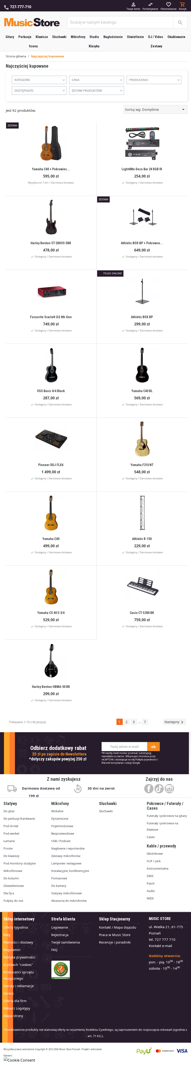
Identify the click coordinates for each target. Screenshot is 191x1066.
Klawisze (42, 37)
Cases (151, 837)
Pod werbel (11, 833)
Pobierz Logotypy (16, 1008)
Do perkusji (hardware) (19, 818)
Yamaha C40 (50, 539)
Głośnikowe (155, 853)
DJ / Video (155, 37)
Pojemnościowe (62, 826)
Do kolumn (11, 878)
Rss (159, 788)
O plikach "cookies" (18, 964)
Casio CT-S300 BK (142, 613)
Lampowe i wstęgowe (66, 863)
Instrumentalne (157, 868)
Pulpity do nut (13, 901)
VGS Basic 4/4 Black (51, 391)
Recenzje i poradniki (115, 942)
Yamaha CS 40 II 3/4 (51, 613)
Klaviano (7, 1055)
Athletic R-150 (142, 539)
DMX (150, 876)
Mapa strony (13, 1016)
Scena (33, 46)
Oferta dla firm (15, 1001)
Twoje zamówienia (65, 942)
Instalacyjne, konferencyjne (70, 871)
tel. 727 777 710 (162, 939)
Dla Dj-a (8, 893)
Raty (6, 935)
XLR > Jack (154, 861)
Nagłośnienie (113, 37)
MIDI (150, 898)
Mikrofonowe (12, 871)
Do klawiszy (11, 856)
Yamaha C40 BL (142, 391)
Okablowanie (176, 37)
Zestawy (156, 46)
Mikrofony (78, 37)
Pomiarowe (59, 878)
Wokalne (57, 811)
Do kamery (58, 886)
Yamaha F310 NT (141, 465)
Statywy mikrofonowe (66, 893)
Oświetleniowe (13, 886)
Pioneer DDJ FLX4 (50, 465)
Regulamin (11, 950)
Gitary (10, 37)
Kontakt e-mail (160, 945)
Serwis (8, 993)
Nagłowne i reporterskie (68, 848)
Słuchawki (59, 37)
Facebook (148, 788)
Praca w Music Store (114, 935)
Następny (174, 722)
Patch (151, 883)
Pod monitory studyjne (19, 863)
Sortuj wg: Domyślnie (155, 109)
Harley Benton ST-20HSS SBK (51, 243)
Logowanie (59, 927)
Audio (151, 891)
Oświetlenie (135, 37)
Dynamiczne (59, 818)
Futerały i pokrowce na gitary (167, 816)
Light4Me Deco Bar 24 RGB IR (142, 169)
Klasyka (94, 46)
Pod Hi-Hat (10, 826)
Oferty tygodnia (15, 927)
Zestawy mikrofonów (65, 856)
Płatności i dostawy (18, 942)
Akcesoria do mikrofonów (69, 901)
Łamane (9, 841)
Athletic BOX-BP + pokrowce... (142, 243)
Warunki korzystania (112, 762)
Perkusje (24, 37)
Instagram (169, 788)
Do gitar (9, 811)
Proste (8, 848)
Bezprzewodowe (62, 833)
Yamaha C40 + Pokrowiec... (51, 169)
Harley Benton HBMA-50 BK (51, 687)
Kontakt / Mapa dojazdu (117, 927)
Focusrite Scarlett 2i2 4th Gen (51, 317)
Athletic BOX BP (142, 317)
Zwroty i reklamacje (18, 986)
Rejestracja (59, 935)
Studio (94, 37)
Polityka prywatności (146, 759)
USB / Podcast (61, 841)
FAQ (54, 950)
